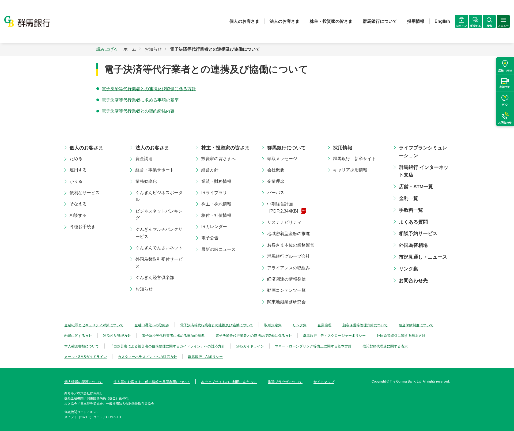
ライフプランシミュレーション (423, 151)
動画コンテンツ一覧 (286, 290)
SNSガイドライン (250, 346)
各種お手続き (82, 226)
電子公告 (209, 238)
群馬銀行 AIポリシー (205, 357)
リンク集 (408, 268)
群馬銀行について (380, 21)
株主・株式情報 (216, 204)
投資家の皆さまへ (218, 158)
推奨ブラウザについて (285, 382)
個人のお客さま (244, 21)
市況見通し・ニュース (423, 257)
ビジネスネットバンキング (159, 214)
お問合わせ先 (413, 280)
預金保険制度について (416, 325)
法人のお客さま (285, 21)
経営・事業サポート (154, 170)
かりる (76, 181)
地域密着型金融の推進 (288, 233)
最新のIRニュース (218, 249)
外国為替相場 (413, 245)
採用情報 (415, 21)
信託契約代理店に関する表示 (385, 346)
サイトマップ (323, 382)
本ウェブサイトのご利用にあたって (229, 382)
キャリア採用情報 (350, 170)
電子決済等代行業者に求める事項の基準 (140, 100)
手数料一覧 (411, 210)
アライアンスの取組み (288, 268)
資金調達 (144, 158)
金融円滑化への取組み (151, 325)
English (442, 21)
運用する (78, 170)
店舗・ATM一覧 (416, 186)
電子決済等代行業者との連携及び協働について (216, 325)
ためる (76, 158)
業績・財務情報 (216, 181)
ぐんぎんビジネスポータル (159, 196)
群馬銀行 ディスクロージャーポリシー (334, 336)
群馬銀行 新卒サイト (354, 158)
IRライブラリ (214, 192)
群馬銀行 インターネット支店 (423, 171)
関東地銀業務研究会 (286, 302)
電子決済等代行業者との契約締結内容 (138, 111)
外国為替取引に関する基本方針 (401, 336)
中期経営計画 (282, 207)
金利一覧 (408, 198)
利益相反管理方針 (117, 336)
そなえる (78, 204)
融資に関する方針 (78, 336)
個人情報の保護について (83, 382)
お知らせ (144, 289)
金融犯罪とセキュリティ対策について (93, 325)
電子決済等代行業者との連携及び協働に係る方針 (149, 88)
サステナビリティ (284, 222)
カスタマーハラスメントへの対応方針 (147, 357)
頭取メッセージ (282, 158)
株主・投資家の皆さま (331, 21)
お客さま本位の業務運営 (290, 245)
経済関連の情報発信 (286, 279)
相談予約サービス (418, 233)
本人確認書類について (81, 346)
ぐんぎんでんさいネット (159, 247)
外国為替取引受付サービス (159, 263)
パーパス (275, 192)
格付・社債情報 (216, 215)
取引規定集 (273, 325)
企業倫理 (324, 325)
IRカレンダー (214, 226)
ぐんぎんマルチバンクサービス (159, 233)
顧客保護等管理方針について (365, 325)
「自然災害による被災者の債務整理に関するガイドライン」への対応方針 (167, 346)
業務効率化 (146, 181)
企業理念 (275, 181)
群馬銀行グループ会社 (288, 256)
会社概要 (275, 170)
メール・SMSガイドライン (85, 357)
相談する (78, 215)
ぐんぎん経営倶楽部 (154, 277)
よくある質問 (413, 222)
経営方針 (209, 170)
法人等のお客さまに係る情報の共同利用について (152, 382)
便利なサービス (85, 192)
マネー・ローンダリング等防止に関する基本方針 (313, 346)
